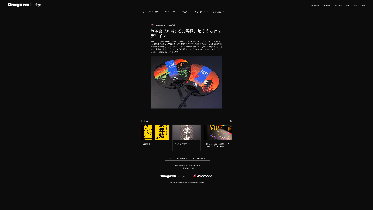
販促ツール (186, 12)
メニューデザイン (171, 12)
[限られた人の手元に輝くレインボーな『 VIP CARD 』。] (218, 132)
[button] (230, 12)
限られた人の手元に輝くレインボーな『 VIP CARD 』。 (217, 145)
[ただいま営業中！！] (187, 132)
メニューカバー (154, 12)
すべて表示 (228, 121)
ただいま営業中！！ (183, 144)
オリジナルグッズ (202, 12)
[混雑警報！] (155, 132)
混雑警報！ (147, 144)
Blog (142, 12)
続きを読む (217, 12)
